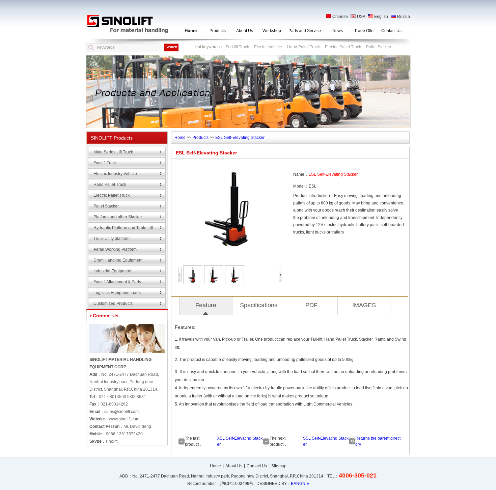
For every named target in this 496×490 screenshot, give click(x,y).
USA (360, 16)
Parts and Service (304, 30)
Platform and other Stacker (117, 217)
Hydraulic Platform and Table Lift (123, 227)
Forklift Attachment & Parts (117, 281)
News (337, 30)
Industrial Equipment (112, 271)
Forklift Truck (237, 47)
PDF (311, 305)
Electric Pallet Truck (343, 47)
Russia (403, 16)
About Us (244, 30)
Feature (205, 305)
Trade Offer (364, 30)
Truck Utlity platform (111, 238)
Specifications (258, 305)
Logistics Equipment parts (117, 292)
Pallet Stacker (378, 47)
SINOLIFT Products (112, 138)
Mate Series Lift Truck (113, 152)
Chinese (339, 16)
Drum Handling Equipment (117, 260)
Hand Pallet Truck (303, 47)
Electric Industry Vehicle (115, 173)
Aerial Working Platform (115, 249)
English (380, 16)
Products (218, 30)
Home (191, 30)
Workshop (272, 30)
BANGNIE (300, 483)
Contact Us (391, 30)
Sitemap (278, 466)
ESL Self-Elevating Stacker (240, 137)
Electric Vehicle (268, 47)
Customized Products (113, 303)
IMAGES (364, 305)
